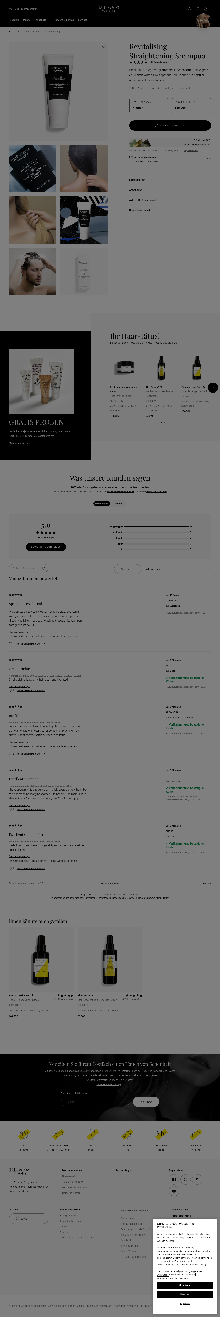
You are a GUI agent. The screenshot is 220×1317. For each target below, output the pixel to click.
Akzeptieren (185, 1285)
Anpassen (185, 1303)
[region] (185, 1266)
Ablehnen (185, 1294)
